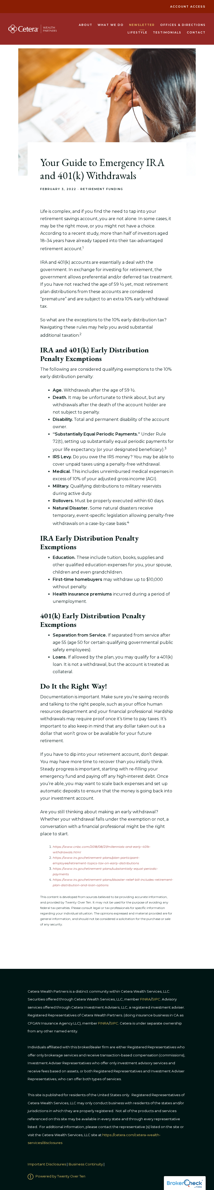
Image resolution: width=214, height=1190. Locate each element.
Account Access (188, 6)
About (85, 25)
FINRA (103, 1023)
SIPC (114, 1023)
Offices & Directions (183, 25)
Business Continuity (86, 1164)
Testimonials (167, 32)
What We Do (111, 25)
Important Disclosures (47, 1164)
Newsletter (142, 25)
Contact (196, 32)
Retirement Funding (101, 189)
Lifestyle (137, 32)
